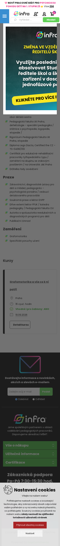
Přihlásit (44, 14)
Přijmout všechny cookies (30, 525)
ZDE (52, 6)
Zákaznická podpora (30, 475)
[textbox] (27, 19)
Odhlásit (40, 399)
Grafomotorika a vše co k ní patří (29, 285)
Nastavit (30, 533)
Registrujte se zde (35, 14)
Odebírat (23, 399)
